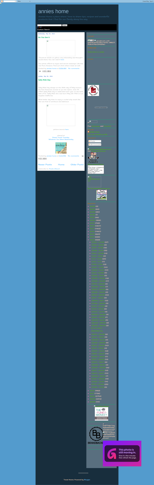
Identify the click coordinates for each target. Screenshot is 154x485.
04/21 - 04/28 (98, 345)
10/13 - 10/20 (98, 273)
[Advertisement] (101, 71)
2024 (93, 209)
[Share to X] (47, 71)
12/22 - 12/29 (98, 245)
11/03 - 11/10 (97, 264)
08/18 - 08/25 (98, 295)
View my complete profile (97, 134)
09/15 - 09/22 (98, 284)
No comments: (73, 68)
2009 (93, 399)
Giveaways (96, 126)
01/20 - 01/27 (98, 381)
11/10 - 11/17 (97, 262)
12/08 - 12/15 (98, 250)
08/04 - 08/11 (98, 300)
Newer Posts (45, 164)
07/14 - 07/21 (98, 309)
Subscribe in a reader (96, 52)
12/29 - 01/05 (98, 242)
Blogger (87, 480)
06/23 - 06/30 (99, 314)
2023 (93, 212)
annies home (53, 11)
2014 (92, 237)
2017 (92, 229)
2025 (93, 206)
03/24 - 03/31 (98, 356)
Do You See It (44, 37)
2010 (92, 396)
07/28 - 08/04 (99, 303)
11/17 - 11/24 (97, 259)
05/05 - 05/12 (99, 340)
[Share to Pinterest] (50, 71)
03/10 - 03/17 (98, 362)
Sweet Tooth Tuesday (60, 137)
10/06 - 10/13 (98, 275)
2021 (92, 217)
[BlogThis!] (45, 71)
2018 (92, 226)
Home (61, 164)
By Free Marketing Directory (99, 188)
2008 (93, 402)
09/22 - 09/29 (99, 281)
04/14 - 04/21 (98, 348)
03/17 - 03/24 (98, 359)
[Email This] (43, 71)
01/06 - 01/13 (98, 387)
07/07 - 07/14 (98, 312)
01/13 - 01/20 (98, 384)
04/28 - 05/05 (99, 343)
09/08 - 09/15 (99, 287)
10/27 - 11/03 (98, 267)
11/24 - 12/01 (97, 256)
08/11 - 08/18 (98, 298)
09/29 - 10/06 (99, 278)
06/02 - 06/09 (99, 323)
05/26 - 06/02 (99, 325)
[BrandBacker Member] (97, 444)
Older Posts (77, 164)
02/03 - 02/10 (99, 376)
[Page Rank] (91, 41)
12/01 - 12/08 (98, 253)
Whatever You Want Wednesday (61, 139)
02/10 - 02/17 (98, 373)
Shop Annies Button (96, 164)
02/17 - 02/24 (98, 370)
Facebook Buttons (98, 151)
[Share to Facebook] (48, 71)
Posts (92, 141)
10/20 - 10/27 (98, 270)
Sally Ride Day (44, 80)
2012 (92, 391)
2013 (92, 240)
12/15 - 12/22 (98, 248)
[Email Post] (39, 71)
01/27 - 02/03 (98, 379)
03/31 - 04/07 (98, 354)
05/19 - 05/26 (98, 334)
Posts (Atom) (54, 169)
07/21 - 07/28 (98, 306)
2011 (92, 393)
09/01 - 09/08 (99, 289)
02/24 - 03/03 (99, 368)
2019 (92, 223)
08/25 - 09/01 (99, 292)
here (62, 59)
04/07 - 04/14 (98, 351)
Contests (107, 126)
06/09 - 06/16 (99, 320)
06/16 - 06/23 (98, 317)
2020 (93, 220)
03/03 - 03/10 (99, 365)
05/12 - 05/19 (98, 337)
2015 (92, 234)
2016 (92, 231)
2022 (93, 215)
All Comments (96, 144)
